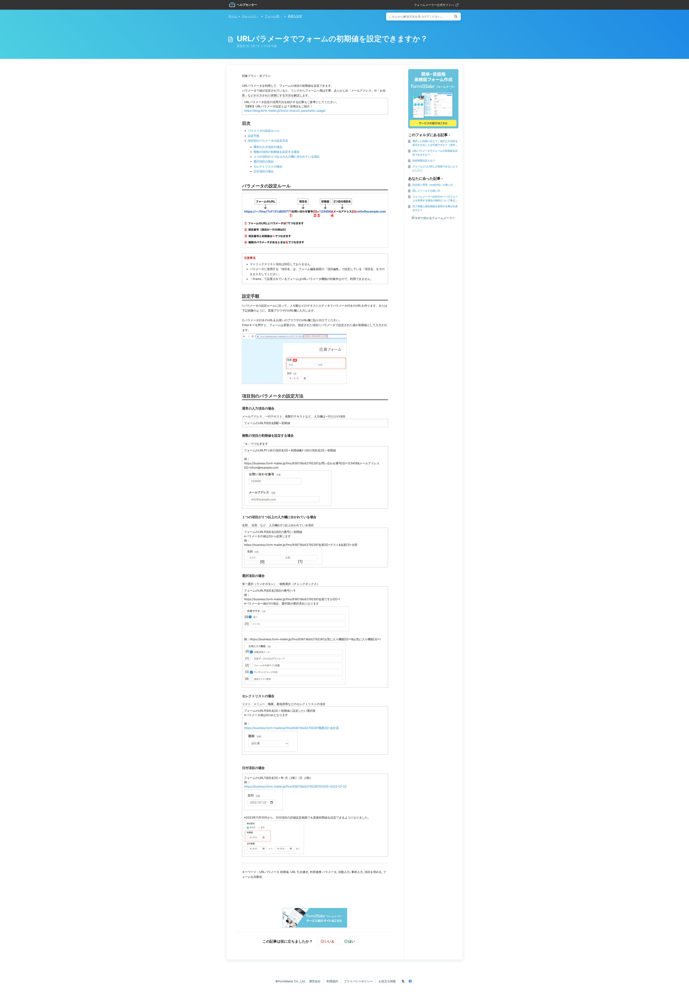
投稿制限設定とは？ (424, 160)
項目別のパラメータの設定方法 (268, 140)
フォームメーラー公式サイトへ (434, 5)
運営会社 (315, 981)
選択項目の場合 (264, 161)
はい (351, 941)
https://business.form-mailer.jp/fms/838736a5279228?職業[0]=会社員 (291, 728)
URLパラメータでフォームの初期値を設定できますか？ (435, 152)
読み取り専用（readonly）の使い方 (433, 184)
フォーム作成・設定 (278, 16)
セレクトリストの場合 (268, 166)
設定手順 (253, 136)
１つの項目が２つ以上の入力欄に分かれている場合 (287, 156)
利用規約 (332, 981)
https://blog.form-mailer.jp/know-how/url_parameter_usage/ (285, 110)
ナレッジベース (252, 16)
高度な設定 (295, 16)
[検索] (456, 16)
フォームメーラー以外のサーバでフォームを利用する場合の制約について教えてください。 (435, 198)
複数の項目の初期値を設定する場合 (276, 152)
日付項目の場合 (264, 171)
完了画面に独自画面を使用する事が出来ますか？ (435, 208)
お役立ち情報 (387, 981)
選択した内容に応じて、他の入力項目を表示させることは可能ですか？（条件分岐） (435, 143)
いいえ (329, 941)
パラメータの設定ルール (263, 131)
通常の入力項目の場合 (268, 147)
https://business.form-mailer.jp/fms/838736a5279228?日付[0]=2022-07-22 (295, 786)
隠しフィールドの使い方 (426, 190)
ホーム (232, 16)
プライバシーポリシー (358, 981)
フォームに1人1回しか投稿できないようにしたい (435, 168)
